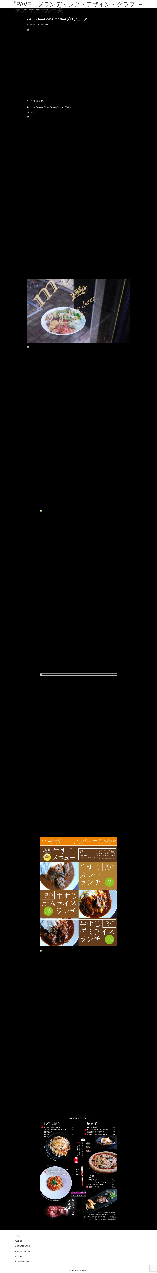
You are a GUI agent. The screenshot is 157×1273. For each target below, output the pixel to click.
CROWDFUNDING (22, 1246)
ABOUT (18, 1236)
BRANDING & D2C (23, 1251)
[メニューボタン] (140, 4)
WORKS (18, 1241)
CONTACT (19, 1256)
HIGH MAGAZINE (22, 1261)
